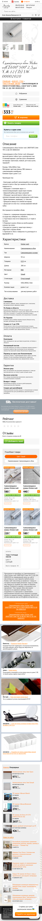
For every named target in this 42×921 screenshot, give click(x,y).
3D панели (15, 795)
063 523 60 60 (30, 5)
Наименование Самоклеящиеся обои (21, 461)
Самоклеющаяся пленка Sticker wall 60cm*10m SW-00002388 (30, 531)
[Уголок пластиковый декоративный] (21, 687)
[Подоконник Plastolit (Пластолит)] (21, 633)
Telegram (29, 7)
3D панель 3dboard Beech (21, 793)
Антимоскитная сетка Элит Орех (22, 772)
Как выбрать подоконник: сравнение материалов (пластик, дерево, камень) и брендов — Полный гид (25, 843)
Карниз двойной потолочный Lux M (24, 826)
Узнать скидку (14, 123)
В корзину (22, 117)
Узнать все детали (21, 412)
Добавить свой (15, 441)
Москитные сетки (18, 773)
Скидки (27, 1)
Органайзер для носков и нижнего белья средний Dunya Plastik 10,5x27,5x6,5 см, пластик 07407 (19, 752)
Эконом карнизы (13, 670)
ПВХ (22, 270)
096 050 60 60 (19, 5)
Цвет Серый (21, 456)
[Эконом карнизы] (21, 660)
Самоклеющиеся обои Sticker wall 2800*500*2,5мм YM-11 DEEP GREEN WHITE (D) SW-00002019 (21, 607)
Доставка (9, 298)
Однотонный (25, 278)
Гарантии (9, 365)
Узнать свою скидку (13, 495)
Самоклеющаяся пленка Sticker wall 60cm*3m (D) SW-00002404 (11, 531)
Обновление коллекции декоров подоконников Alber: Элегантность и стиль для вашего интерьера (24, 897)
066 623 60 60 (19, 7)
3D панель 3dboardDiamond (21, 804)
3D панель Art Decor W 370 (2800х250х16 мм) (21, 816)
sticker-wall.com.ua (32, 106)
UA (36, 1)
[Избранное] (33, 15)
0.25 (22, 261)
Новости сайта (8, 837)
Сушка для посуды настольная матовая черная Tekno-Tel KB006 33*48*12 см (20, 724)
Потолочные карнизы (19, 827)
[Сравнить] (36, 15)
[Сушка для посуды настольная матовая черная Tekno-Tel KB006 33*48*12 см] (21, 713)
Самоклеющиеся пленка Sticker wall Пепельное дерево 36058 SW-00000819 (31, 489)
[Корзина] (39, 15)
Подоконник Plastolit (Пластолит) (19, 643)
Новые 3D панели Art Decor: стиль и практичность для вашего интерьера (24, 875)
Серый (23, 274)
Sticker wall (17, 106)
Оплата (8, 335)
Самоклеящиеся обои (28, 248)
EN (37, 1)
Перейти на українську (25, 914)
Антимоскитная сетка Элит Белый (23, 782)
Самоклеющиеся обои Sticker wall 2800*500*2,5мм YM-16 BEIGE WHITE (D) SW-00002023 (21, 616)
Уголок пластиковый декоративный (19, 697)
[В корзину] (19, 491)
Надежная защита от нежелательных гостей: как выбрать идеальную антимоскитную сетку (24, 865)
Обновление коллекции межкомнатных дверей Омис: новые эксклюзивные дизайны (25, 886)
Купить (33, 136)
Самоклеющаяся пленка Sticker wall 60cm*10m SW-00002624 (11, 489)
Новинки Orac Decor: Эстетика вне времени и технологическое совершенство (23, 854)
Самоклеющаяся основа (29, 253)
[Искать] (38, 11)
